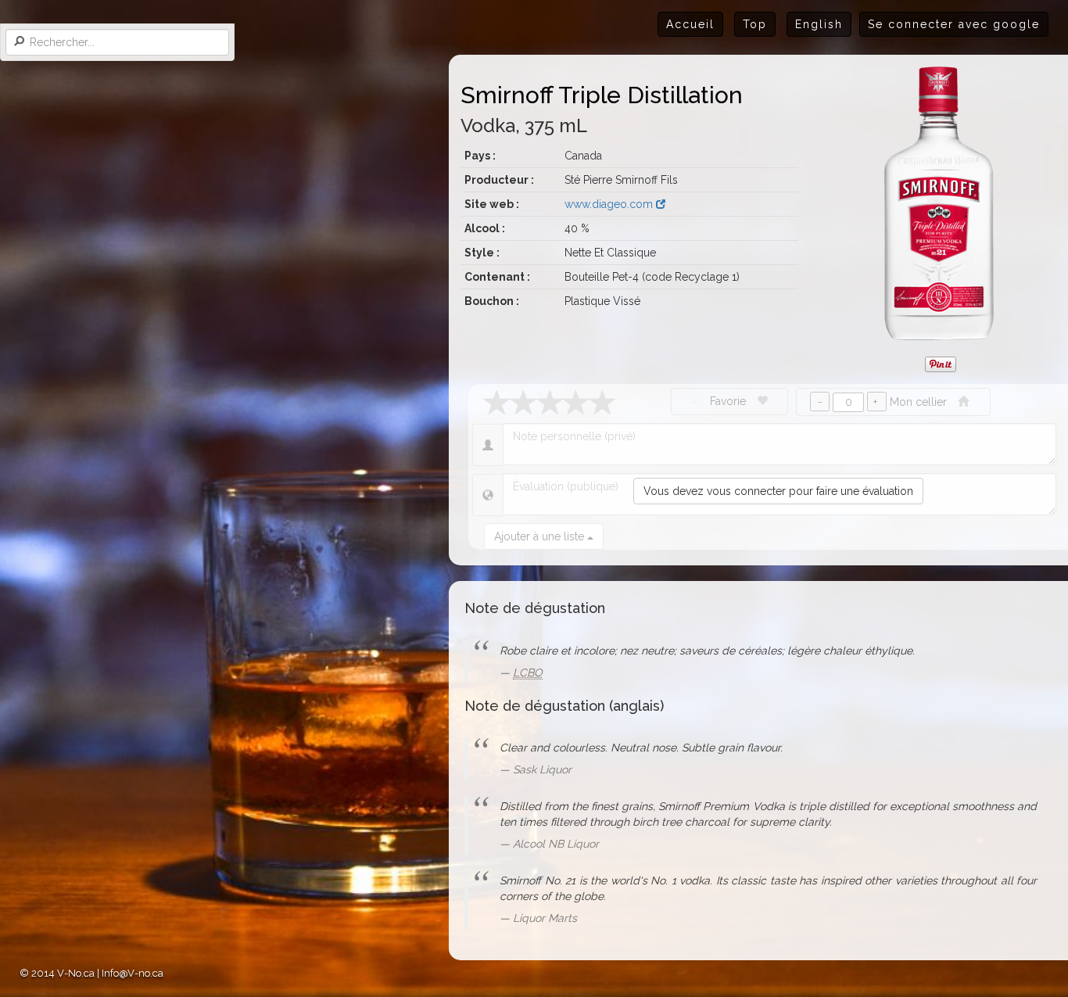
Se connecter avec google (954, 24)
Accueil (690, 24)
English (819, 24)
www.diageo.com (610, 204)
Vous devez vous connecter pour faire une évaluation (778, 491)
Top (755, 24)
